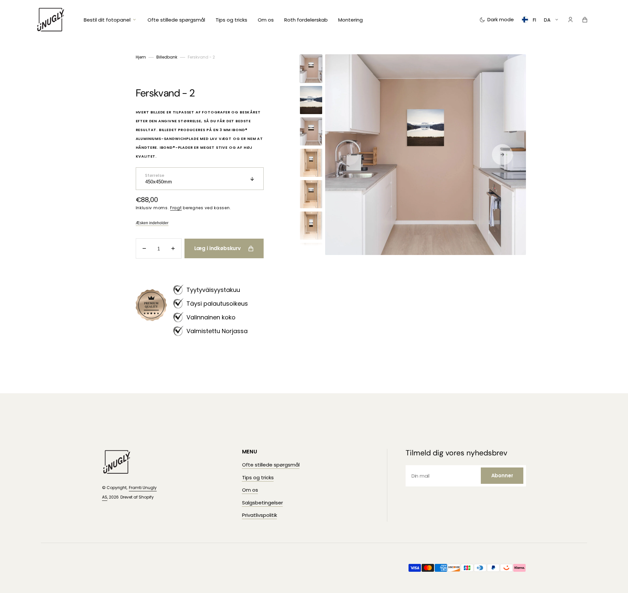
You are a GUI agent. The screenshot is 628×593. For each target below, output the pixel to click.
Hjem (141, 57)
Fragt (176, 208)
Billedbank (166, 57)
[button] (570, 19)
